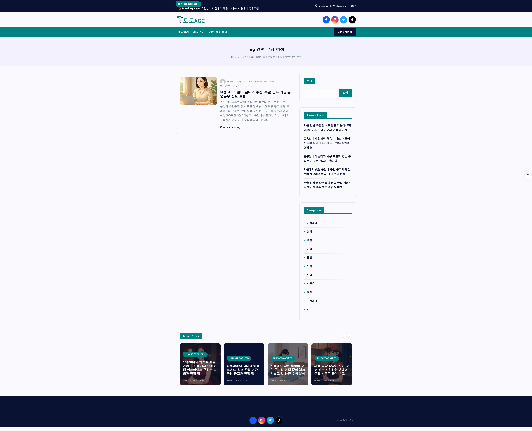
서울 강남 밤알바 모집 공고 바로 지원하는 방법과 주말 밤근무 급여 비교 (287, 374)
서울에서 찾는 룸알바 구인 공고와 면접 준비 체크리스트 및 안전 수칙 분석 (244, 374)
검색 (309, 85)
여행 (309, 296)
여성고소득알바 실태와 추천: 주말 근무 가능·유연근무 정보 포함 (270, 62)
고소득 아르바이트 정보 (263, 86)
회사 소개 (199, 36)
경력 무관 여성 (243, 86)
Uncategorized (195, 363)
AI (308, 314)
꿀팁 (309, 262)
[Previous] (345, 340)
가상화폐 (312, 227)
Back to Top (348, 424)
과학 (309, 244)
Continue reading (230, 131)
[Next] (350, 340)
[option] (200, 368)
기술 (309, 253)
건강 (309, 236)
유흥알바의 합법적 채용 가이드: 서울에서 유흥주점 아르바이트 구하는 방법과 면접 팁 (327, 147)
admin (230, 86)
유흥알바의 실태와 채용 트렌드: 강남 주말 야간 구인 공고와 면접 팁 (199, 374)
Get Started (345, 36)
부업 (309, 279)
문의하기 (183, 36)
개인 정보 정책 (218, 36)
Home (234, 62)
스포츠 (311, 288)
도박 (309, 270)
